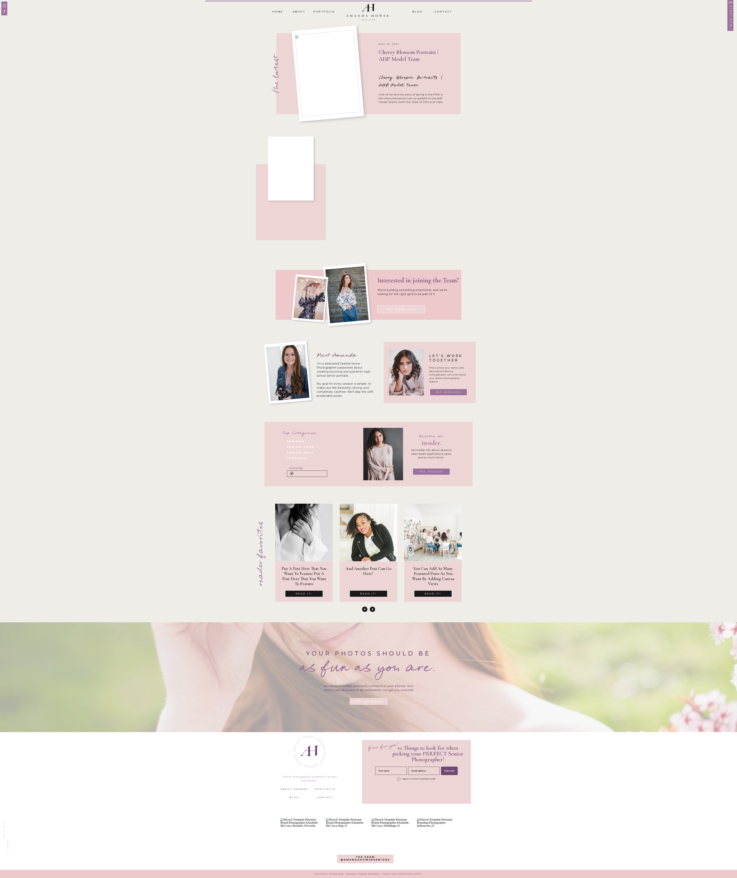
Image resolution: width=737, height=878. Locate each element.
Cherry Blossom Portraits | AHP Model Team (408, 56)
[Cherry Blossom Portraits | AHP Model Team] (328, 73)
